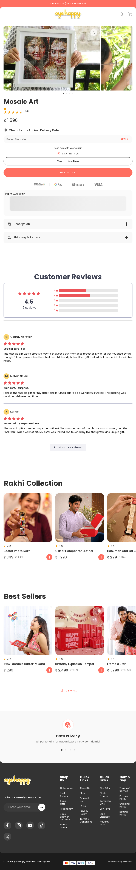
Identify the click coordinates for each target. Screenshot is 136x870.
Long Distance (105, 815)
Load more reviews (68, 447)
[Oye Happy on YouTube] (30, 825)
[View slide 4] (74, 750)
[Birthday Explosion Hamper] (79, 630)
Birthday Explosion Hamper (74, 664)
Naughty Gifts (104, 823)
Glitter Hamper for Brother (74, 551)
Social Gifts (63, 803)
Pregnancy (66, 808)
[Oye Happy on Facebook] (7, 825)
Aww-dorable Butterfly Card (24, 664)
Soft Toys (105, 808)
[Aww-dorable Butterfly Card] (28, 630)
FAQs (83, 806)
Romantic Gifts (105, 803)
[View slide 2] (66, 750)
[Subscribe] (41, 807)
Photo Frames (104, 795)
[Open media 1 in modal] (93, 32)
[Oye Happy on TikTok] (41, 825)
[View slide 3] (70, 750)
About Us (85, 788)
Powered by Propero (37, 861)
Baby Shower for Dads (65, 817)
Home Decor (63, 826)
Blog (82, 793)
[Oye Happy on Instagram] (19, 825)
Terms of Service (125, 790)
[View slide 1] (62, 750)
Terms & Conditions (86, 820)
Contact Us (84, 800)
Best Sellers (64, 795)
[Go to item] (63, 93)
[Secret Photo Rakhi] (28, 517)
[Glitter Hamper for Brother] (79, 517)
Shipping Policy (125, 805)
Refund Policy (124, 813)
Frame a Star (116, 664)
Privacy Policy (84, 812)
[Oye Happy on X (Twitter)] (7, 837)
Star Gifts (105, 788)
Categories (66, 788)
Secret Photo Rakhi (17, 551)
